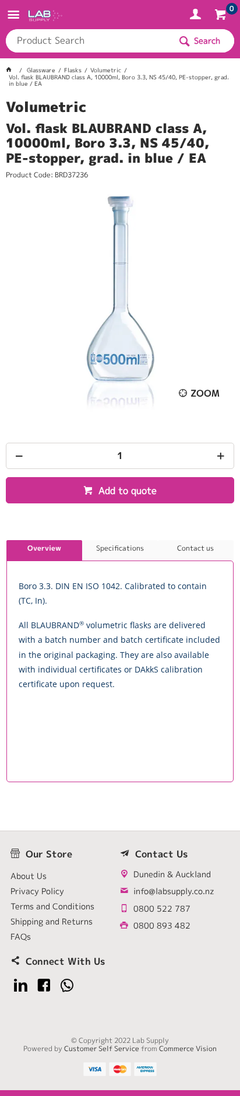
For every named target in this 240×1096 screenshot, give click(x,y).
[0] (221, 16)
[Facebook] (44, 985)
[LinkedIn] (20, 985)
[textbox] (88, 40)
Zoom (205, 393)
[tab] (44, 550)
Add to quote (126, 490)
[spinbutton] (119, 455)
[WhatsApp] (67, 985)
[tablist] (120, 661)
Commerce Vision (188, 1048)
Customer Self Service (101, 1048)
